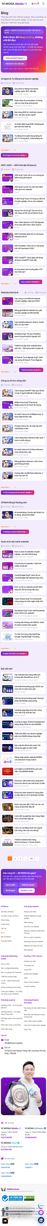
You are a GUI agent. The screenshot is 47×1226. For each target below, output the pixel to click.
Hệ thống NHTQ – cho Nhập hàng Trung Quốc (11, 1013)
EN (35, 4)
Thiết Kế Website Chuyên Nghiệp (32, 917)
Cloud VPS (27, 970)
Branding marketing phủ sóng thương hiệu (34, 1015)
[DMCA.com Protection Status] (29, 1198)
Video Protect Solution (31, 982)
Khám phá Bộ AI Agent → (15, 58)
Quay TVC (27, 1029)
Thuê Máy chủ (29, 965)
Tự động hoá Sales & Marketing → (15, 532)
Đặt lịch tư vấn (26, 890)
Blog (2, 933)
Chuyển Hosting (29, 986)
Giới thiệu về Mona (7, 912)
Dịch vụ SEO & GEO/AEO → (30, 282)
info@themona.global (13, 1043)
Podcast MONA (6, 941)
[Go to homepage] (14, 3)
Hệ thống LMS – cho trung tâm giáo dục (11, 1006)
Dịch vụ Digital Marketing (9, 968)
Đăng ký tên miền (30, 912)
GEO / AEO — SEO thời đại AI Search (18, 165)
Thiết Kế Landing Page (9, 976)
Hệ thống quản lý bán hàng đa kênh (11, 1019)
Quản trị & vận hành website (15, 541)
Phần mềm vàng (6, 1029)
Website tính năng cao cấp (33, 946)
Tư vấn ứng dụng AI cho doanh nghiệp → (17, 492)
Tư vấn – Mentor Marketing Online (10, 982)
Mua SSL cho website (31, 927)
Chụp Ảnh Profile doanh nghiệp (35, 1025)
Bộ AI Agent (10, 890)
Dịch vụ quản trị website (32, 937)
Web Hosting (28, 922)
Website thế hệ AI (9, 292)
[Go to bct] (12, 1198)
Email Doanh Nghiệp (31, 974)
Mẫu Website (28, 950)
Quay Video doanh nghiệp (33, 1021)
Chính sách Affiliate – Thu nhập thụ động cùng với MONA (11, 992)
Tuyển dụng (5, 924)
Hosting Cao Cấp (30, 961)
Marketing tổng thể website (33, 941)
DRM (25, 978)
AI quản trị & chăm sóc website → (15, 653)
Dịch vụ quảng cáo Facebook (11, 972)
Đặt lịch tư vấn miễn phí (15, 64)
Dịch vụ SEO (10, 885)
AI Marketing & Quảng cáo (14, 502)
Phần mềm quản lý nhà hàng (11, 1025)
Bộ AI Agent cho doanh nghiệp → (14, 155)
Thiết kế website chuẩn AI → (31, 370)
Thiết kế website (28, 885)
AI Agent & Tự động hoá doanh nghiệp (20, 79)
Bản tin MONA (6, 937)
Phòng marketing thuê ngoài (11, 987)
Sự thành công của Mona (9, 916)
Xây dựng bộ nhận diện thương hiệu (35, 1009)
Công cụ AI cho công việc (13, 380)
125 (31, 859)
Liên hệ (3, 928)
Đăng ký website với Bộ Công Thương (34, 932)
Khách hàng (5, 920)
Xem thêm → (5, 150)
